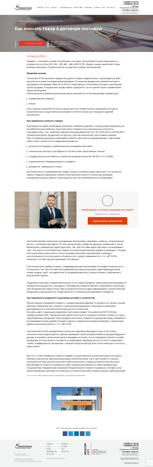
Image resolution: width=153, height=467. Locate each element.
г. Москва (134, 6)
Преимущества (66, 7)
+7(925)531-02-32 (130, 4)
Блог (103, 7)
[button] (15, 45)
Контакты (111, 7)
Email (58, 393)
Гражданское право (31, 21)
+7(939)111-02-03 (130, 2)
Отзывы (96, 7)
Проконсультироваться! (107, 220)
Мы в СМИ (78, 7)
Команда (88, 7)
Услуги (48, 449)
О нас (47, 7)
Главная (39, 7)
